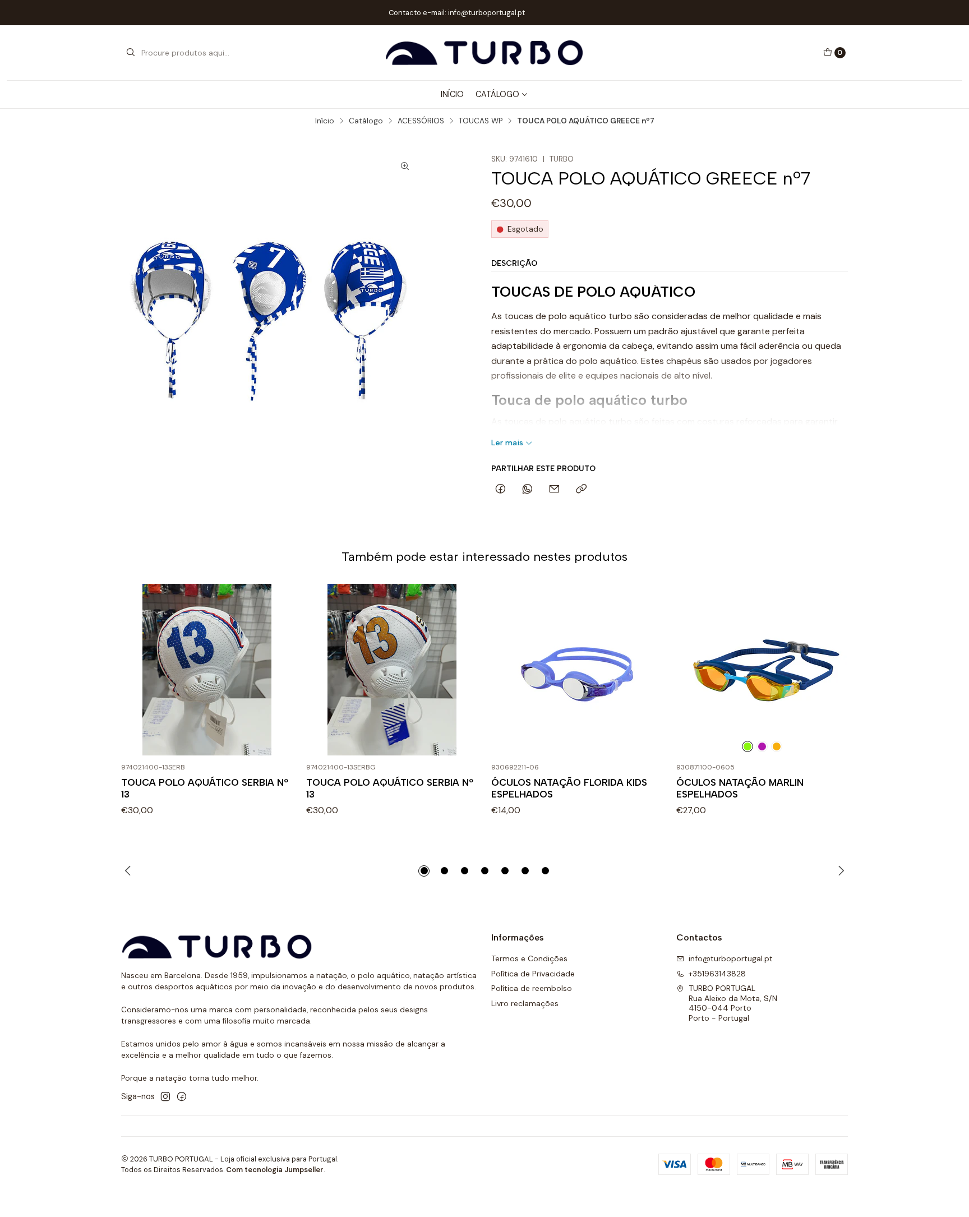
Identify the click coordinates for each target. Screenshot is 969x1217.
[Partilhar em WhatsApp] (527, 490)
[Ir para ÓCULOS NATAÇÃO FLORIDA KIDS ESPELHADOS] (577, 669)
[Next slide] (839, 871)
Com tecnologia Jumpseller (275, 1169)
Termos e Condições (529, 958)
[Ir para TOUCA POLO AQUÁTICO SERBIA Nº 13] (207, 669)
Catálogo (497, 94)
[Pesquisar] (130, 53)
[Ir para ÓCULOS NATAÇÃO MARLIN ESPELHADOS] (762, 669)
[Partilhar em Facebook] (500, 490)
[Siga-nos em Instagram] (165, 1096)
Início (324, 121)
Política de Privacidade (533, 974)
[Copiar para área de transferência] (581, 490)
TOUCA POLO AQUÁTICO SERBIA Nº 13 (204, 788)
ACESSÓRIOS (421, 121)
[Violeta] (762, 746)
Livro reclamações (525, 1003)
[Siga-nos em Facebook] (181, 1096)
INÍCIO (452, 94)
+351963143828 (717, 974)
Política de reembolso (531, 988)
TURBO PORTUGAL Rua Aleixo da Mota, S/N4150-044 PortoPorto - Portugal (733, 1003)
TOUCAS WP (480, 121)
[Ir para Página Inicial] (484, 53)
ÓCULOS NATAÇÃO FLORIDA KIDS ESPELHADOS (569, 788)
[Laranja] (776, 746)
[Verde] (747, 746)
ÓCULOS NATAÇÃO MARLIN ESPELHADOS (740, 788)
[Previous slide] (129, 871)
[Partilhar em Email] (554, 490)
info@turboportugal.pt (731, 958)
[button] (424, 871)
